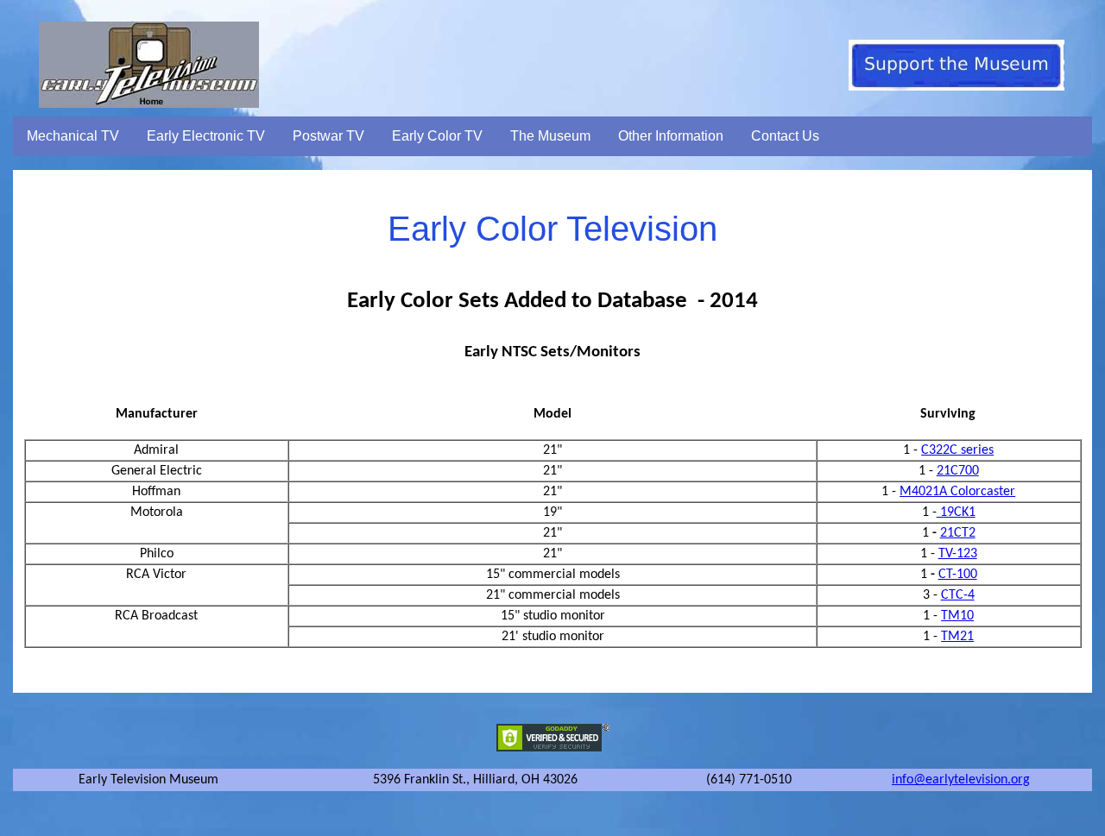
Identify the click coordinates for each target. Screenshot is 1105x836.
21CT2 (958, 533)
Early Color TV (437, 136)
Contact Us (785, 136)
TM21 (957, 637)
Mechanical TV (73, 136)
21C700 (958, 471)
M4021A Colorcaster (957, 492)
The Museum (550, 136)
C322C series (957, 450)
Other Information (670, 136)
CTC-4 (958, 595)
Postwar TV (328, 136)
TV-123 (957, 554)
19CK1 (956, 512)
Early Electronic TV (206, 136)
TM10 (957, 616)
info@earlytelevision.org (961, 780)
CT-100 (957, 574)
